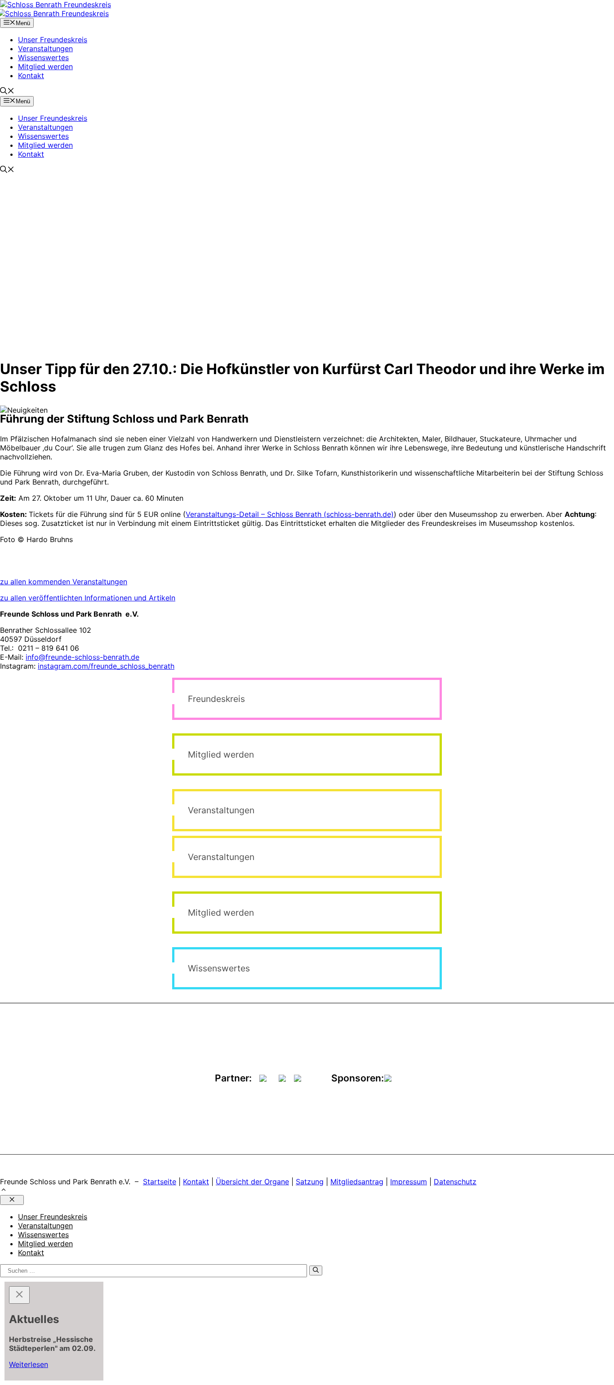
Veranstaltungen (45, 48)
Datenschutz (455, 1181)
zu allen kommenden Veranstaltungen (63, 581)
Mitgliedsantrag (356, 1181)
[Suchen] (315, 1270)
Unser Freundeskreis (52, 39)
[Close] (19, 1295)
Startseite (159, 1181)
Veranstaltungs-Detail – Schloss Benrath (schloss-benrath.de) (290, 514)
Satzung (310, 1181)
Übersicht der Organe (252, 1181)
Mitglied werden (45, 66)
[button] (7, 91)
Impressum (408, 1181)
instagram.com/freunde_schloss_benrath (106, 666)
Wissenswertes (43, 57)
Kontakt (31, 75)
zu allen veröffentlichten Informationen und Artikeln (87, 597)
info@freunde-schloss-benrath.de (82, 657)
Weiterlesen (28, 1364)
